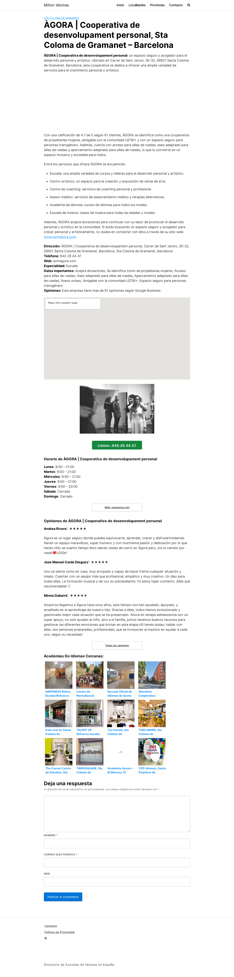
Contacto (176, 5)
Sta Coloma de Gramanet (61, 18)
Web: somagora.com (117, 507)
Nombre (51, 835)
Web (47, 873)
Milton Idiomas (56, 5)
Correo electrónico (61, 854)
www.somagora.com (60, 237)
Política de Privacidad (60, 932)
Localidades (137, 5)
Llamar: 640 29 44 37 (117, 445)
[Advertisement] (117, 102)
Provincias (157, 5)
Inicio (120, 5)
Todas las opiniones (117, 645)
